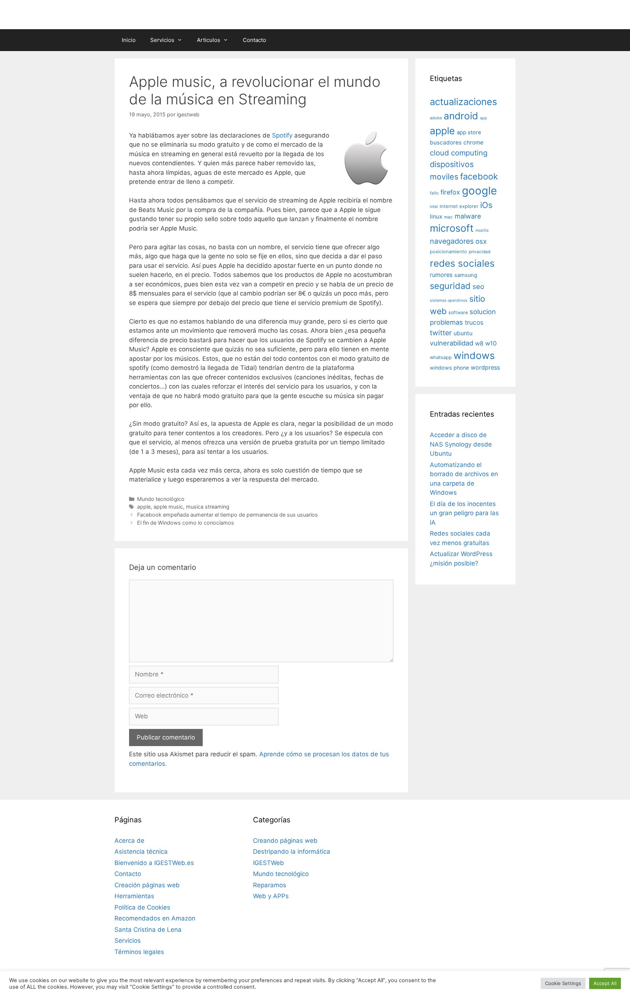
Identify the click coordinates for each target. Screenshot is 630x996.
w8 (479, 343)
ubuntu (463, 333)
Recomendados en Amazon (154, 918)
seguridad (450, 286)
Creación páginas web (147, 885)
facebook (479, 176)
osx (481, 241)
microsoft (452, 228)
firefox (450, 192)
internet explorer (459, 206)
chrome (473, 142)
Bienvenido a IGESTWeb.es (154, 862)
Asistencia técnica (141, 851)
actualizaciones (463, 101)
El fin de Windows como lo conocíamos (185, 523)
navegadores (452, 241)
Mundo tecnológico (160, 499)
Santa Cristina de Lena (148, 929)
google (479, 190)
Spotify (283, 135)
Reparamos (269, 885)
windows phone (449, 367)
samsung (465, 275)
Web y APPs (271, 896)
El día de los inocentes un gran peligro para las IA (464, 513)
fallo (434, 193)
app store (469, 132)
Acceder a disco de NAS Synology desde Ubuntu (461, 444)
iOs (486, 205)
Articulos (208, 39)
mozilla (482, 230)
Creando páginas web (285, 840)
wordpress (485, 367)
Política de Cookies (142, 907)
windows (474, 355)
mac (448, 217)
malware (468, 216)
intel (434, 206)
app (483, 118)
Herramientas (134, 896)
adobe (436, 117)
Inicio (129, 39)
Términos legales (139, 952)
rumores (441, 274)
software (458, 312)
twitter (441, 332)
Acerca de (129, 840)
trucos (474, 322)
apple (144, 506)
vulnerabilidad (451, 343)
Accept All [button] (605, 983)
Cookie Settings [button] (563, 983)
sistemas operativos (448, 300)
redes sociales (462, 263)
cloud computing (458, 152)
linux (436, 216)
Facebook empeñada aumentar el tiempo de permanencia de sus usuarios (227, 514)
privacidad (479, 251)
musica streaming (207, 506)
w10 (491, 343)
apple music (168, 506)
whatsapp (441, 357)
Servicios (162, 39)
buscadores (446, 142)
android (461, 115)
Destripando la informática (291, 851)
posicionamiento (448, 251)
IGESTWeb (268, 862)
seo (478, 286)
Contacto (254, 39)
